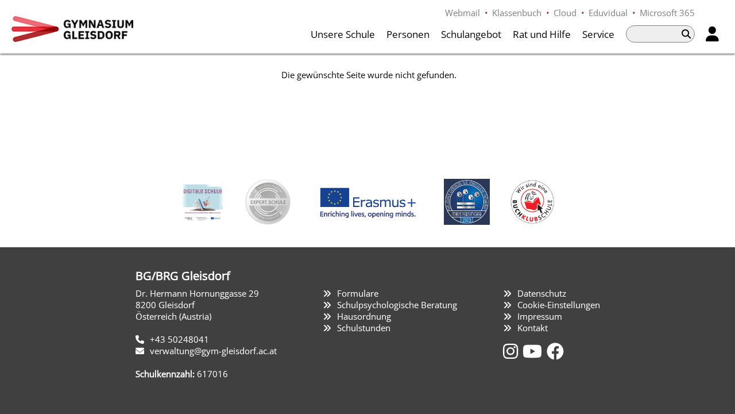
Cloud (565, 12)
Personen (408, 34)
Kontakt (532, 328)
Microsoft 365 (667, 12)
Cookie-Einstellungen (558, 304)
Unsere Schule (343, 34)
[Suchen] (686, 34)
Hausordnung (364, 316)
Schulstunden (363, 328)
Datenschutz (541, 293)
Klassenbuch (516, 12)
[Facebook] (555, 351)
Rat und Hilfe (542, 34)
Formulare (357, 293)
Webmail (462, 12)
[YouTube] (535, 351)
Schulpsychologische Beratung (397, 304)
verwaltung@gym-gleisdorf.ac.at (213, 350)
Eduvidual (608, 12)
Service (598, 34)
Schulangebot (471, 34)
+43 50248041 (179, 339)
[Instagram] (513, 351)
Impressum (539, 316)
